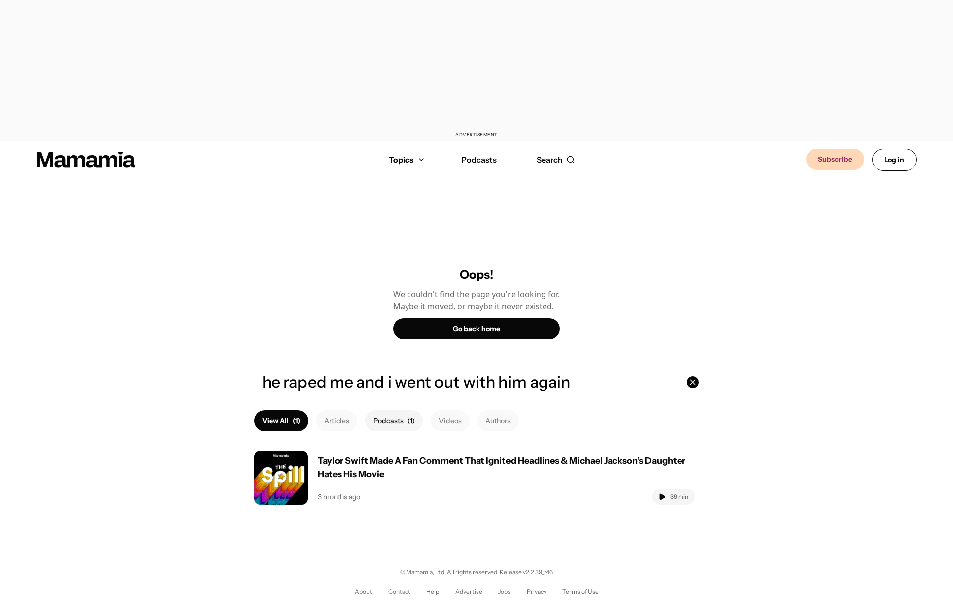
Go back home (476, 328)
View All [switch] (281, 420)
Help (432, 591)
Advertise (468, 591)
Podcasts (479, 160)
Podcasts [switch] (394, 420)
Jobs (504, 591)
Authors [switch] (498, 420)
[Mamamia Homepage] (86, 160)
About (363, 591)
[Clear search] (693, 382)
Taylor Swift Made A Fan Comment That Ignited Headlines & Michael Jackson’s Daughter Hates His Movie (501, 467)
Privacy (536, 591)
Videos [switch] (450, 420)
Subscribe (835, 159)
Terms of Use (580, 591)
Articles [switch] (336, 420)
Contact (399, 591)
